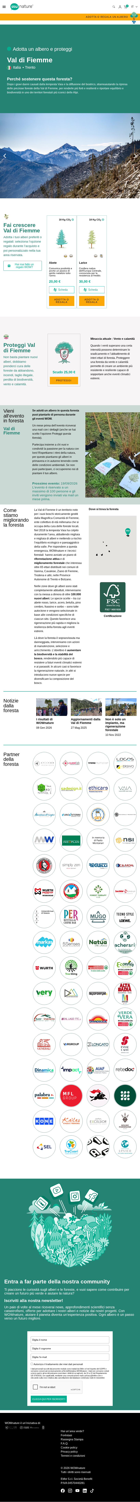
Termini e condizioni (73, 1455)
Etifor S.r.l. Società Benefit (76, 1478)
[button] (5, 156)
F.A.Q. (64, 1443)
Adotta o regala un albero (107, 17)
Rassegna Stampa (72, 1439)
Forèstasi (66, 1435)
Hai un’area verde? (72, 1431)
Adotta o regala (61, 300)
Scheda (63, 289)
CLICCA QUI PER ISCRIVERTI (48, 1399)
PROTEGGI (63, 380)
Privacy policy (69, 1451)
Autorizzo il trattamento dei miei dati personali (58, 1364)
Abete (53, 262)
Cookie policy (69, 1447)
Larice (83, 262)
